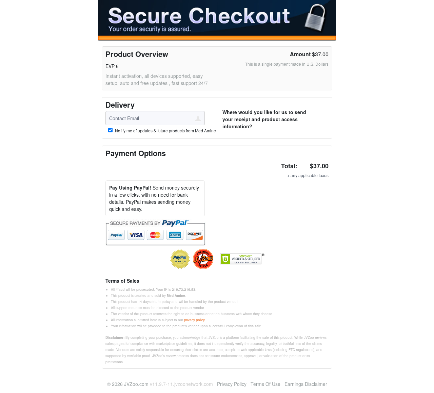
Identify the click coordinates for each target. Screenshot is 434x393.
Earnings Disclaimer (305, 383)
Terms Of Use (265, 383)
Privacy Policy (231, 383)
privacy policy (194, 320)
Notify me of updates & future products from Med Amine (165, 130)
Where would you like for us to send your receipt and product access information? (264, 119)
